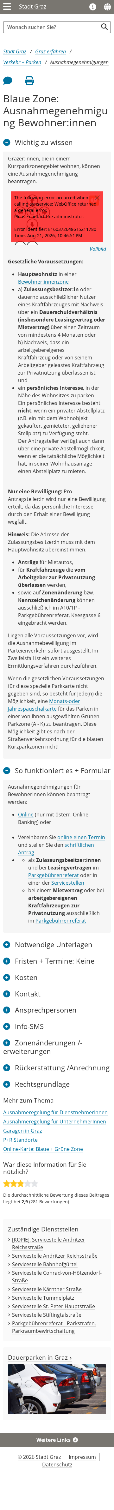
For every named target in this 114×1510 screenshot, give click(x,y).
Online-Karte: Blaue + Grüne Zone (43, 1149)
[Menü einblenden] (7, 7)
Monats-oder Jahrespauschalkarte (44, 705)
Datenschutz (57, 1464)
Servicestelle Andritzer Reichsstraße (55, 1255)
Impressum (82, 1456)
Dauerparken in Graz (38, 1357)
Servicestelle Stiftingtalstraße (46, 1314)
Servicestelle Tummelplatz (43, 1297)
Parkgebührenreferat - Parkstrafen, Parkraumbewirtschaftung (54, 1327)
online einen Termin (81, 837)
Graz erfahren (50, 51)
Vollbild (98, 248)
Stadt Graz (32, 6)
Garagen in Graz (22, 1130)
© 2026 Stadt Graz (39, 1456)
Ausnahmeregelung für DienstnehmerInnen (55, 1112)
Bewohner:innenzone (43, 281)
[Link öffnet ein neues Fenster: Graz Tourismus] (92, 7)
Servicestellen (67, 882)
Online (26, 814)
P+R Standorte (20, 1139)
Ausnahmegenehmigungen (79, 62)
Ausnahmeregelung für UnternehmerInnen (54, 1121)
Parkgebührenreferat (53, 875)
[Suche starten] (104, 26)
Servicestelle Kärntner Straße (47, 1289)
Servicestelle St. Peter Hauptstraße (53, 1306)
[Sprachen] (107, 6)
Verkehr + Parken (22, 62)
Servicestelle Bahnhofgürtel (45, 1264)
